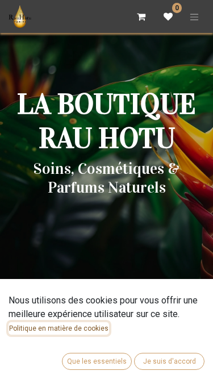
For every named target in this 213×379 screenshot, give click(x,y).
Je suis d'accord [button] (169, 361)
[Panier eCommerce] (141, 16)
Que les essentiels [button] (97, 361)
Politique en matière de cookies (58, 328)
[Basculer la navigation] (194, 16)
